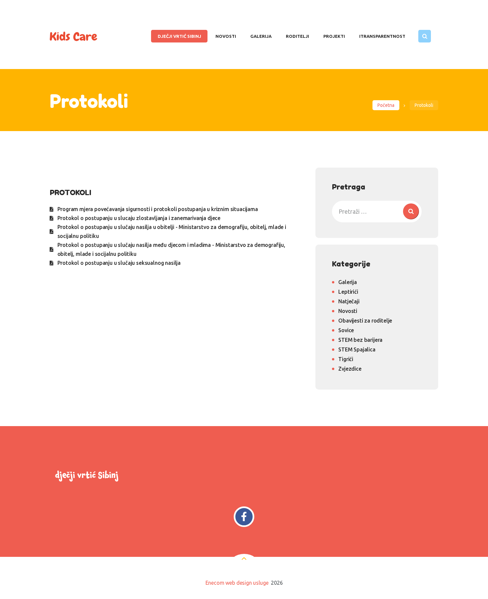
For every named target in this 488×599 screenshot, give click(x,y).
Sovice (346, 330)
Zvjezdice (349, 369)
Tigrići (345, 359)
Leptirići (348, 292)
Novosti (347, 311)
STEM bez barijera (360, 340)
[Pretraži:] (377, 211)
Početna (385, 105)
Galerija (347, 282)
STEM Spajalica (356, 349)
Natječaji (348, 301)
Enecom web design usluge (237, 583)
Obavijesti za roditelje (365, 321)
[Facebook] (244, 516)
